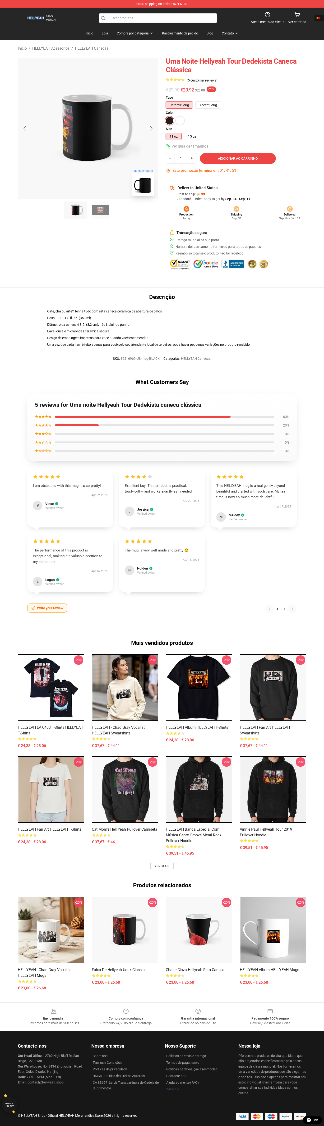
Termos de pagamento (182, 1062)
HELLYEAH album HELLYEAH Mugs (269, 970)
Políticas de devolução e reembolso (192, 1069)
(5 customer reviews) (202, 80)
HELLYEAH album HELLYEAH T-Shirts (197, 727)
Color (170, 113)
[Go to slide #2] (100, 210)
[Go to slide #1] (75, 210)
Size (169, 129)
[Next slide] (151, 128)
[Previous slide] (25, 128)
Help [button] (315, 1120)
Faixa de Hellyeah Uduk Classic (118, 970)
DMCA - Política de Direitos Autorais (119, 1076)
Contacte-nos (176, 1076)
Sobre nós (100, 1056)
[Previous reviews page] (269, 609)
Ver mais (162, 866)
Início (22, 48)
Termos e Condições (107, 1062)
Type (169, 97)
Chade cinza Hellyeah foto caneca (195, 970)
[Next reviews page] (292, 609)
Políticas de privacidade (110, 1069)
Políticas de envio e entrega (186, 1056)
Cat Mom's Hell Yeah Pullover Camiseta (124, 829)
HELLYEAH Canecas (91, 48)
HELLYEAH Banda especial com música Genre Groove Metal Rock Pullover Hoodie (193, 835)
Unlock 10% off (9, 1104)
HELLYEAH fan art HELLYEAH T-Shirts (49, 829)
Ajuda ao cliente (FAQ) (182, 1082)
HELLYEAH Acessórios (50, 48)
